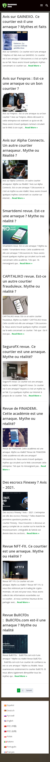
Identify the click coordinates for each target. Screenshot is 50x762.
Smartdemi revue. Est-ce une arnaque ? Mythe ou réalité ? (24, 215)
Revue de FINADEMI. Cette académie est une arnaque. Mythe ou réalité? (23, 416)
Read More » (34, 65)
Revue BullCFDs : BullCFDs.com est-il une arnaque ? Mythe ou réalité (24, 622)
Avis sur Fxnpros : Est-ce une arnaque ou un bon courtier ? (23, 83)
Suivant (29, 690)
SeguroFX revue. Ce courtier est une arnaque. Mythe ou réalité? (24, 351)
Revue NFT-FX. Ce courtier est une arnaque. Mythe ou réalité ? (25, 551)
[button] (42, 5)
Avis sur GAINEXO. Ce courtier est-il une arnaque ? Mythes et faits (24, 21)
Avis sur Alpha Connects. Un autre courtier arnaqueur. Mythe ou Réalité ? (24, 148)
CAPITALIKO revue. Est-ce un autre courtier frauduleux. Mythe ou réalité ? (24, 284)
